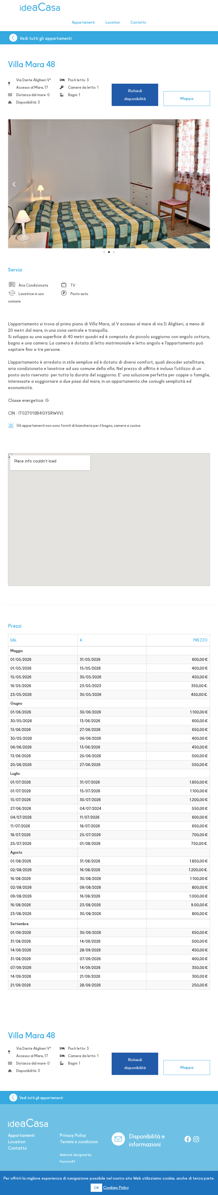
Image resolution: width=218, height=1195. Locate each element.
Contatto (138, 22)
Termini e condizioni (79, 1141)
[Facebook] (187, 1139)
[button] (14, 184)
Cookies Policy (116, 1187)
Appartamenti (83, 22)
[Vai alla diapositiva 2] (109, 252)
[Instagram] (196, 1139)
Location (113, 22)
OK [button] (96, 1188)
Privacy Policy (73, 1135)
